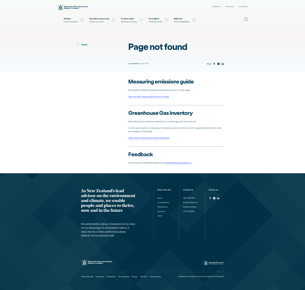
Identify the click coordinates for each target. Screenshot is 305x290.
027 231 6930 (188, 211)
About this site (87, 276)
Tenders (143, 276)
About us (161, 211)
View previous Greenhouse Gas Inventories (149, 137)
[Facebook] (214, 64)
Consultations (243, 6)
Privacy (135, 276)
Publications (216, 6)
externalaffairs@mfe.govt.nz (178, 162)
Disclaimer (111, 276)
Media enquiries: (190, 207)
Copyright (100, 276)
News (159, 198)
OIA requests (123, 276)
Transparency (155, 276)
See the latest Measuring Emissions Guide (148, 96)
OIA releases (229, 6)
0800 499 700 (189, 198)
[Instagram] (218, 64)
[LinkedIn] (223, 64)
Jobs (159, 216)
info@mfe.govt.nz (190, 202)
